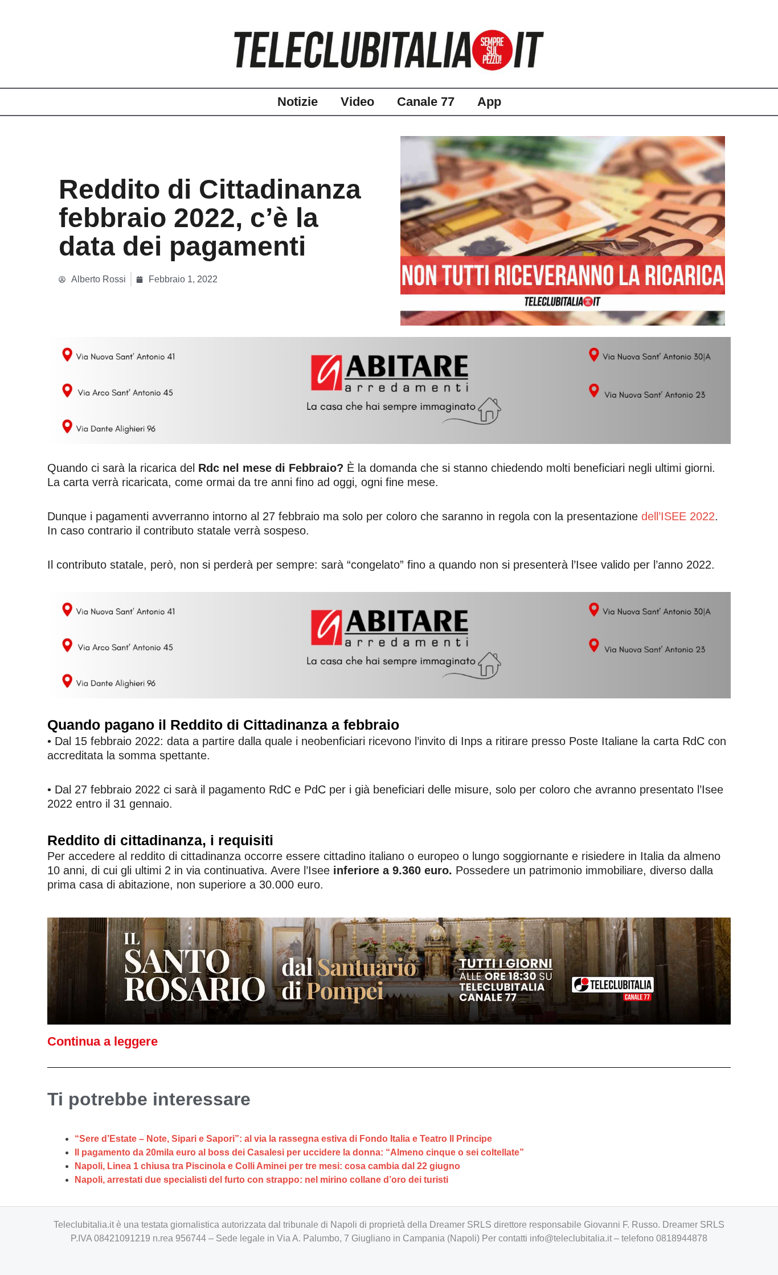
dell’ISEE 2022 (678, 516)
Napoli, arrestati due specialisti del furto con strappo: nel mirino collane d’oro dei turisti (261, 1179)
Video (357, 101)
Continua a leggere (102, 1041)
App (489, 101)
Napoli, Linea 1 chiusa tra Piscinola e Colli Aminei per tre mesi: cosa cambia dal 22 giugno (267, 1166)
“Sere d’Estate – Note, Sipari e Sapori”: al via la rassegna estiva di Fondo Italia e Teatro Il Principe (283, 1139)
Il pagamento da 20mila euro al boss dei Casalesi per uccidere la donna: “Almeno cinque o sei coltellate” (299, 1152)
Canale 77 (425, 101)
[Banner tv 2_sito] (389, 970)
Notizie (297, 101)
